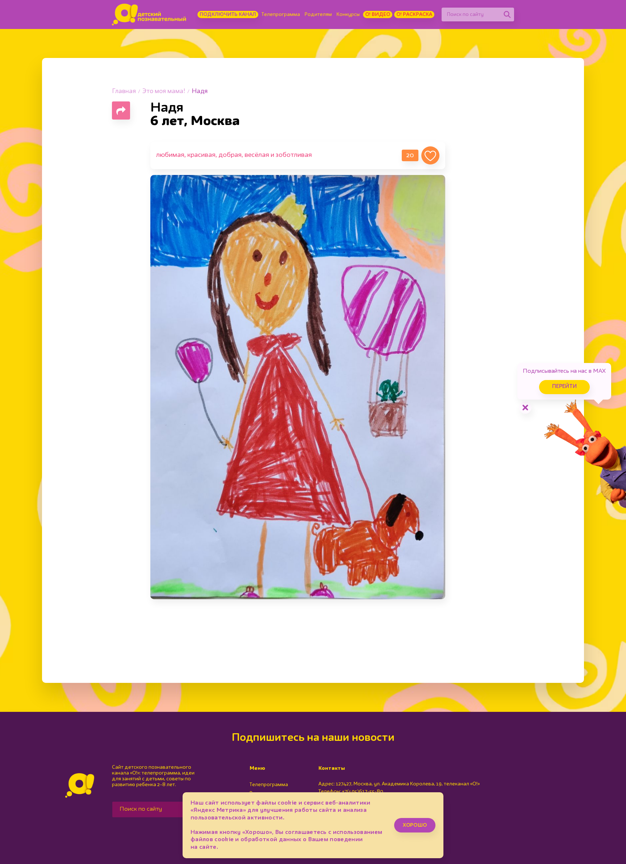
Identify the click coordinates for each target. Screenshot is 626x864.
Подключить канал (228, 14)
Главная (124, 91)
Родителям (318, 14)
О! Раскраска (414, 14)
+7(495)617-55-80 (362, 791)
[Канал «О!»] (149, 14)
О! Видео (377, 14)
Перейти (564, 386)
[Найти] (507, 14)
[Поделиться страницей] (121, 110)
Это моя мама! (163, 91)
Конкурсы (348, 14)
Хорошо (415, 825)
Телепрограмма (281, 14)
